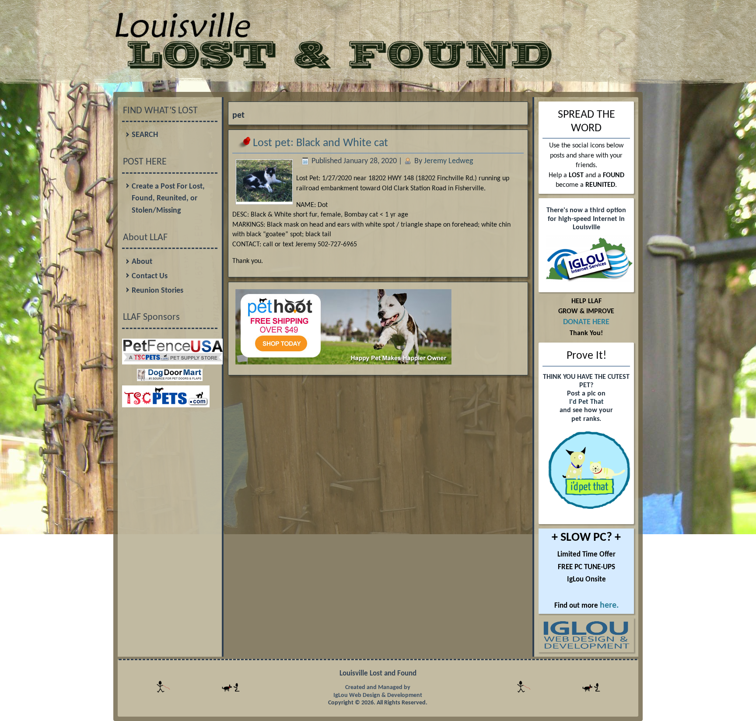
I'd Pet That (586, 402)
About (142, 262)
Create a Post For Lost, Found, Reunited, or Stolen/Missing (168, 198)
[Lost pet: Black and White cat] (264, 199)
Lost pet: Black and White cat (320, 143)
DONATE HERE (586, 322)
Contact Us (150, 276)
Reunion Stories (157, 291)
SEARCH (145, 135)
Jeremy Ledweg (448, 161)
